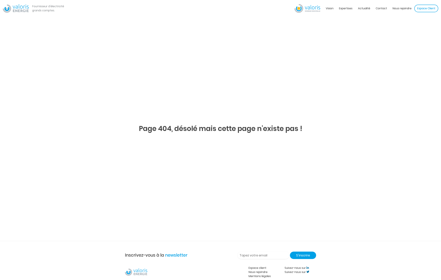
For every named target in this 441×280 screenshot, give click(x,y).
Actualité (364, 8)
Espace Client (426, 8)
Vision (330, 8)
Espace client (257, 268)
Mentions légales (260, 276)
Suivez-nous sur (295, 268)
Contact (381, 8)
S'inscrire (303, 255)
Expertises (345, 8)
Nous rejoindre (402, 8)
